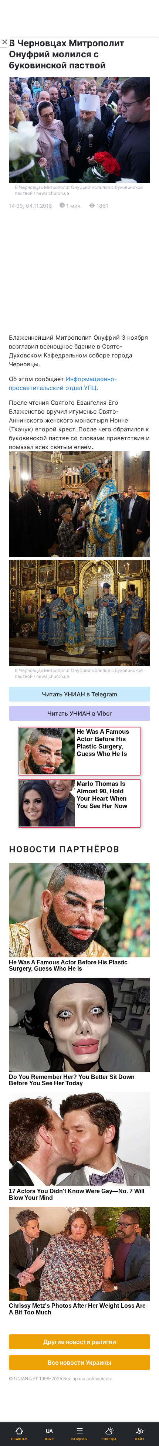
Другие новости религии (79, 1341)
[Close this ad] (5, 42)
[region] (79, 271)
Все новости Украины (79, 1362)
